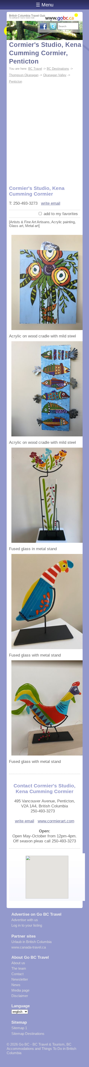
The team (18, 968)
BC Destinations (58, 68)
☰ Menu (44, 4)
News (15, 985)
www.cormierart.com (56, 821)
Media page (20, 990)
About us (18, 963)
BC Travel (35, 68)
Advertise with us (24, 920)
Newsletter (19, 979)
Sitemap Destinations (27, 1034)
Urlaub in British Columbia (31, 942)
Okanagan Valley (54, 75)
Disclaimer (19, 996)
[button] (47, 873)
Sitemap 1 (19, 1028)
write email (50, 203)
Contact (17, 974)
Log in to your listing (26, 925)
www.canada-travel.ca (28, 947)
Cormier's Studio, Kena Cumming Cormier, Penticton (45, 53)
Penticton (15, 81)
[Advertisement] (44, 131)
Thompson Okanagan (23, 75)
